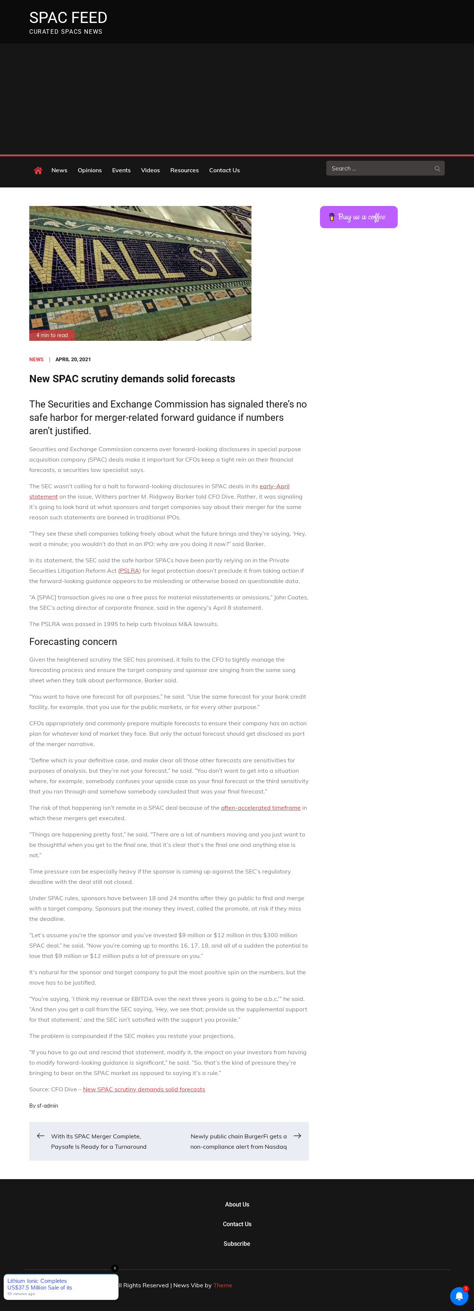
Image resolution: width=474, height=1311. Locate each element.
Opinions (90, 170)
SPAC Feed (68, 18)
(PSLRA (128, 570)
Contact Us (224, 170)
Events (121, 170)
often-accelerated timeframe (261, 807)
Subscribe (237, 1243)
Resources (184, 170)
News (59, 170)
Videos (150, 170)
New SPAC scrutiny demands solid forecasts (144, 1089)
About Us (237, 1204)
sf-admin (47, 1105)
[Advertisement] (237, 99)
